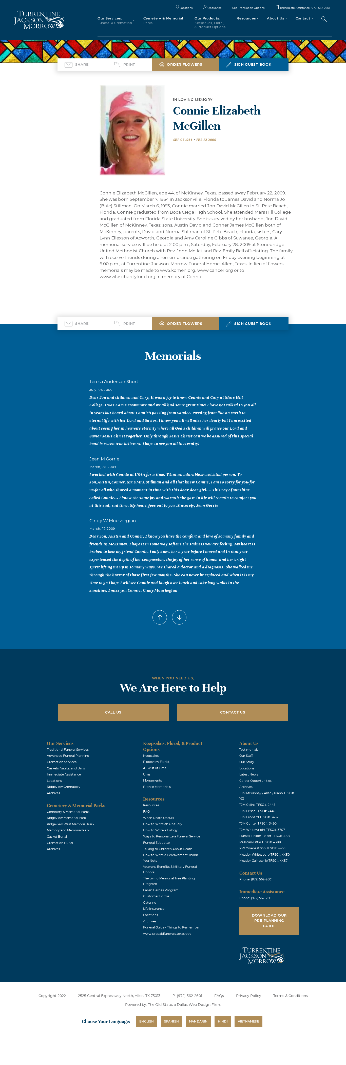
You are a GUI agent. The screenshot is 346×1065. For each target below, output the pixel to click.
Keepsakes (151, 755)
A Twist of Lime (154, 768)
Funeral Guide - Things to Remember (171, 927)
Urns (146, 774)
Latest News (248, 774)
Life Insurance (153, 908)
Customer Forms (156, 896)
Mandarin (198, 1021)
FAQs (219, 996)
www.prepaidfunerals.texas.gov (167, 933)
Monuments (152, 780)
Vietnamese (248, 1021)
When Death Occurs (158, 817)
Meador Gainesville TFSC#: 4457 (263, 860)
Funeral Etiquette (156, 842)
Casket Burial (57, 836)
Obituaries (214, 8)
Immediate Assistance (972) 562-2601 (304, 8)
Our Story (246, 762)
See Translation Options (248, 8)
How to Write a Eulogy (160, 830)
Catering (149, 902)
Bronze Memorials (157, 786)
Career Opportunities (255, 780)
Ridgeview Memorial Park (66, 817)
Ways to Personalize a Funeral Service (171, 836)
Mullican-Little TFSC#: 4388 (260, 842)
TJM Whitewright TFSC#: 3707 (262, 829)
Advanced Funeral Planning (68, 755)
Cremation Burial (60, 843)
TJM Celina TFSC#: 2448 (257, 804)
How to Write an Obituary (162, 824)
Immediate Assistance (64, 774)
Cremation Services (61, 762)
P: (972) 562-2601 (187, 996)
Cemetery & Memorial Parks (68, 811)
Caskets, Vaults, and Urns (66, 768)
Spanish (171, 1021)
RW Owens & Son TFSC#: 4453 (262, 848)
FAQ (146, 811)
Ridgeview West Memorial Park (70, 824)
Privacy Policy (248, 996)
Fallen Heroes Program (161, 890)
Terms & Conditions (290, 996)
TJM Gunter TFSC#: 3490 (258, 823)
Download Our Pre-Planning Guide (269, 921)
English (146, 1021)
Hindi (223, 1021)
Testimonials (248, 749)
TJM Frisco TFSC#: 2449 (257, 811)
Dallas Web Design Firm (198, 1005)
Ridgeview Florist (156, 761)
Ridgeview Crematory (63, 786)
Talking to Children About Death (167, 849)
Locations (186, 8)
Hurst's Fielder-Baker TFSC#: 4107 (264, 835)
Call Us (113, 712)
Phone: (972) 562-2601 (255, 879)
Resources (151, 805)
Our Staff (246, 755)
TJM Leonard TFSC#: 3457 (258, 817)
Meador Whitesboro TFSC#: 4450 (264, 854)
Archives (53, 793)
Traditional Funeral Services (68, 749)
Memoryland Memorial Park (68, 830)
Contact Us (232, 712)
